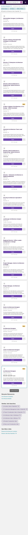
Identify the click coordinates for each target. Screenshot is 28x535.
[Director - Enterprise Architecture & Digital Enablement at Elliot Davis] (14, 180)
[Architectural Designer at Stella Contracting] (14, 377)
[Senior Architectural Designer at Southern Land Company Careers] (14, 312)
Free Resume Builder (6, 398)
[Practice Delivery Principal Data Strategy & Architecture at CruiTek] (14, 45)
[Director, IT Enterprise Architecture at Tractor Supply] (14, 67)
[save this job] (24, 29)
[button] (12, 28)
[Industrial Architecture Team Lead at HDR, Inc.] (14, 134)
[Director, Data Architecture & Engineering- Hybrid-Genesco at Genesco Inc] (14, 89)
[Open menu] (25, 2)
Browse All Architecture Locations (9, 431)
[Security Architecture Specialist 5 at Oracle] (14, 203)
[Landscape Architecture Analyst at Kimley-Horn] (14, 224)
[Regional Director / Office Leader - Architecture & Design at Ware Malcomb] (14, 246)
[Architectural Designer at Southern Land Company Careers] (14, 333)
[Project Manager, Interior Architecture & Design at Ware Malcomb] (14, 268)
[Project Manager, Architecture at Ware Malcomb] (14, 291)
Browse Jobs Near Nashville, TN (9, 433)
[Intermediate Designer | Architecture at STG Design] (14, 23)
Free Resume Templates (7, 396)
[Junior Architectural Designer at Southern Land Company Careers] (14, 355)
